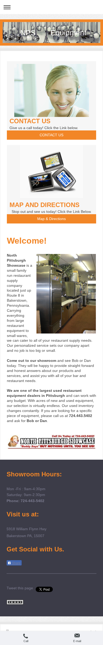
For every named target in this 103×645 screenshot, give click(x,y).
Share (16, 563)
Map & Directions (51, 219)
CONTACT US (51, 135)
